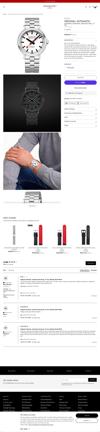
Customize (86, 420)
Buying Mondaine (64, 411)
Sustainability (7, 405)
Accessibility (81, 411)
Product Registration (46, 399)
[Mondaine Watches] (50, 7)
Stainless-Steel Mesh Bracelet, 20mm (14, 248)
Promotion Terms (82, 402)
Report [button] (35, 295)
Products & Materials (65, 408)
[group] (11, 262)
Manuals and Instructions (47, 402)
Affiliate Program (26, 411)
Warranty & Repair (46, 405)
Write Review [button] (90, 263)
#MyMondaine (26, 408)
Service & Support (83, 405)
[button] (80, 35)
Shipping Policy (63, 402)
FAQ (60, 399)
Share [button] (39, 295)
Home (4, 14)
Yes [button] (32, 295)
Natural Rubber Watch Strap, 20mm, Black (85, 248)
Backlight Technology (9, 408)
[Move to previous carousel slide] (91, 356)
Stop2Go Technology (9, 411)
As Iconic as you (7, 402)
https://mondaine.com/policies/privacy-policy (41, 425)
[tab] (84, 270)
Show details (24, 429)
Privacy (80, 408)
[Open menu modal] (4, 6)
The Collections (26, 402)
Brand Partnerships (27, 405)
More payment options (80, 88)
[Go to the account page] (89, 6)
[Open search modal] (86, 6)
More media (32, 206)
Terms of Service (82, 399)
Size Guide (44, 408)
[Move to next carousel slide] (95, 356)
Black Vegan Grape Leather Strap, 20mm (38, 248)
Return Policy (63, 405)
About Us (5, 399)
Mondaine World (26, 399)
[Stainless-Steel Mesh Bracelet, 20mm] (14, 235)
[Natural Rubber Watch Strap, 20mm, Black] (86, 235)
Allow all (87, 415)
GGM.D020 (70, 67)
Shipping (66, 98)
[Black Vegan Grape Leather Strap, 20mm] (38, 235)
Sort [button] (4, 270)
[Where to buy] (92, 6)
